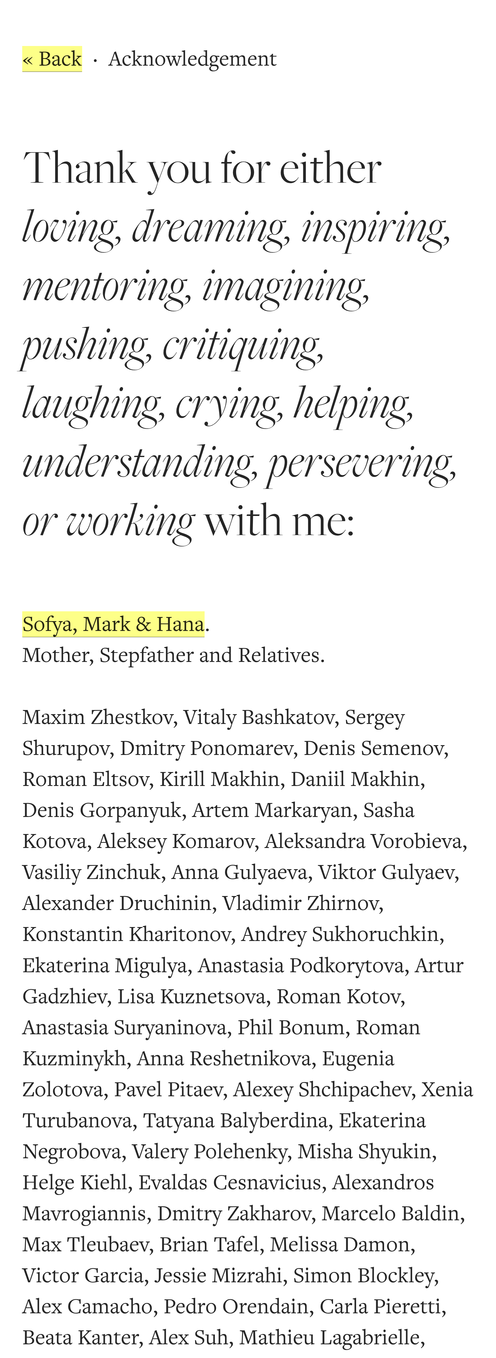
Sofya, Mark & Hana (113, 624)
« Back (52, 59)
